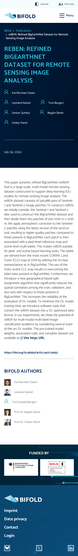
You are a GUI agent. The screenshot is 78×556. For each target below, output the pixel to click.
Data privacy (15, 519)
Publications (23, 30)
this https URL (34, 338)
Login (9, 536)
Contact (11, 527)
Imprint (11, 511)
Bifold (7, 30)
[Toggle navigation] (61, 16)
